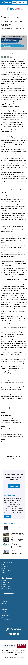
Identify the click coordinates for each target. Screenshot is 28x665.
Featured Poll (9, 495)
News (2, 564)
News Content (6, 562)
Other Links (5, 609)
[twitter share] (5, 57)
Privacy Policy (4, 617)
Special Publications (6, 586)
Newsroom (3, 584)
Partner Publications (6, 588)
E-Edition (3, 580)
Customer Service (8, 593)
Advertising (4, 600)
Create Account (22, 2)
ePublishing (22, 657)
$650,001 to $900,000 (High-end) (14, 510)
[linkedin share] (2, 57)
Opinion (3, 572)
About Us (3, 611)
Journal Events (5, 615)
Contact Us (4, 613)
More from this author (12, 464)
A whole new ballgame (17, 527)
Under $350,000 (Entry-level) (13, 504)
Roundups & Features (6, 570)
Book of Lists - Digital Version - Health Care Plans (11, 434)
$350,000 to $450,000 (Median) (14, 506)
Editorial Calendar (5, 596)
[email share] (11, 57)
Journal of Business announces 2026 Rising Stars (17, 546)
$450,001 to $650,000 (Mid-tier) (14, 508)
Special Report (5, 566)
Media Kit (3, 603)
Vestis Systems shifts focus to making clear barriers (12, 422)
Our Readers (4, 598)
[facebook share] (8, 57)
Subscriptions (4, 601)
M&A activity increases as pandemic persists (11, 418)
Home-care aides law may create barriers (10, 420)
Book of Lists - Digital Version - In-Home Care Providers (13, 436)
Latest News (4, 407)
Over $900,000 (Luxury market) (14, 512)
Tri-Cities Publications (6, 619)
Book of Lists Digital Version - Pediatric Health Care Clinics (13, 432)
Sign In (14, 2)
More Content (6, 578)
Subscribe (14, 486)
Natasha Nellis (13, 54)
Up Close (12, 407)
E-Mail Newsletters (5, 582)
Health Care (20, 407)
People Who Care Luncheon (7, 445)
